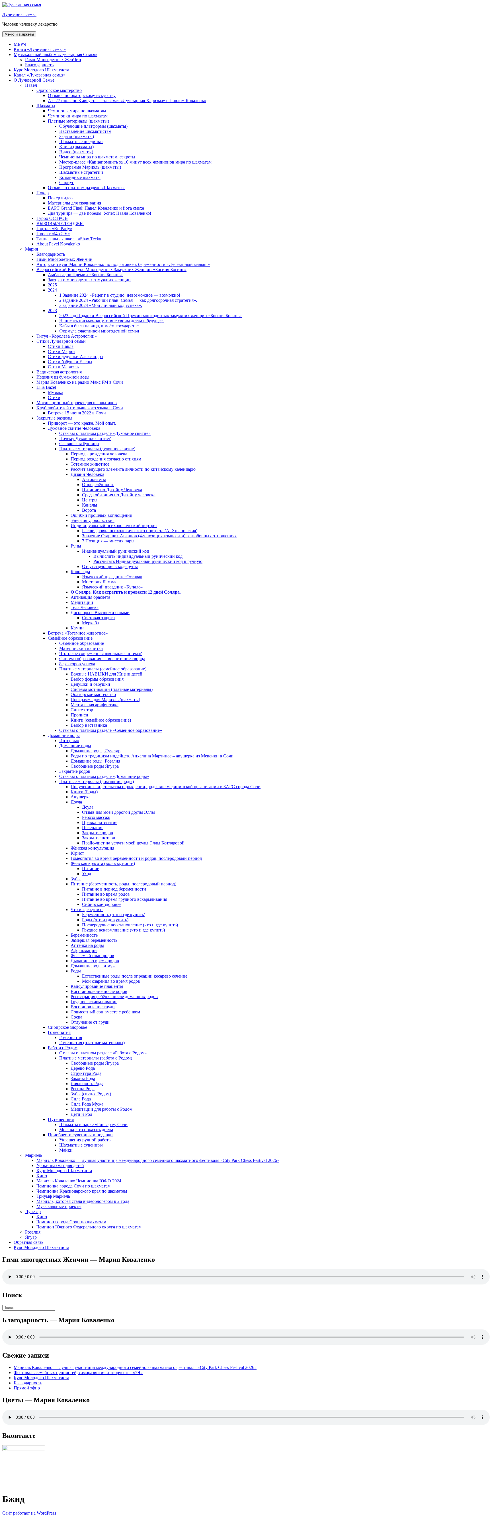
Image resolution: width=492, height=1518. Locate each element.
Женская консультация (92, 848)
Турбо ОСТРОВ (52, 218)
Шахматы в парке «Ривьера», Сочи (93, 1124)
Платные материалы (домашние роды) (96, 781)
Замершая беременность (94, 940)
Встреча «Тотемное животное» (78, 633)
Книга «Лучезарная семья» (40, 49)
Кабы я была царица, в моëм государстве (99, 325)
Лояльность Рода (87, 1083)
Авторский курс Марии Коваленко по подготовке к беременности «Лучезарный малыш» (123, 264)
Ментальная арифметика (94, 704)
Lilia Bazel (46, 387)
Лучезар (33, 1211)
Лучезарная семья (19, 14)
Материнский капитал (81, 648)
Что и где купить (87, 909)
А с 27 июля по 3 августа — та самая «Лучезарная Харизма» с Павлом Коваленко (127, 100)
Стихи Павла (60, 346)
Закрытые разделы (54, 418)
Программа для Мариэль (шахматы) (105, 699)
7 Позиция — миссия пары (109, 540)
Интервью (69, 740)
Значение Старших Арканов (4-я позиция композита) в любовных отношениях (159, 535)
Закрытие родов (74, 771)
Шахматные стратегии (81, 172)
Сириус (66, 182)
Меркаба (90, 622)
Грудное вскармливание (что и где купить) (123, 930)
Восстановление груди (93, 1006)
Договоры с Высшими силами (100, 612)
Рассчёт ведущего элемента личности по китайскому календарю (133, 469)
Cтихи (54, 397)
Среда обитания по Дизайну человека (118, 494)
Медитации (82, 602)
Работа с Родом (62, 1047)
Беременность (84, 935)
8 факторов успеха (77, 663)
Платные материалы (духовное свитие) (97, 448)
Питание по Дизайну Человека (112, 489)
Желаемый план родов (92, 955)
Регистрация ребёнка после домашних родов (114, 996)
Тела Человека (85, 607)
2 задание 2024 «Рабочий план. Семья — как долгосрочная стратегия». (128, 300)
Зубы (76, 878)
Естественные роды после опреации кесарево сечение (134, 976)
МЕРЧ (20, 44)
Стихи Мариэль (63, 366)
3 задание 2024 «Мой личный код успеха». (100, 305)
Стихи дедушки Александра (75, 356)
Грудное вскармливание (94, 1001)
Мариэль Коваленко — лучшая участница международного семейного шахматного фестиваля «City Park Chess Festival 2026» (157, 1160)
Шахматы (45, 105)
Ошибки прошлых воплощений (101, 515)
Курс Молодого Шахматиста (41, 69)
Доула (76, 802)
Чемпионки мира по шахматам (78, 115)
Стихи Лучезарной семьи (61, 341)
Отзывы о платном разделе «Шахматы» (86, 187)
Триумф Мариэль (53, 1196)
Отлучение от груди (90, 1022)
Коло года (80, 571)
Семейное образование (70, 638)
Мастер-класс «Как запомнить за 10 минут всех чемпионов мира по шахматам (135, 162)
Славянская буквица (79, 443)
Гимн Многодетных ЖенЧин (53, 59)
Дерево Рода (83, 1068)
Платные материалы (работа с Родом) (95, 1058)
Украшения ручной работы (85, 1139)
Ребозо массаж (96, 817)
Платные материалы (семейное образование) (102, 668)
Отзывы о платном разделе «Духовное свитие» (105, 433)
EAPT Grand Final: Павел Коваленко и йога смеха (96, 208)
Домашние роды (64, 735)
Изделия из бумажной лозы (62, 377)
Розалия (32, 1232)
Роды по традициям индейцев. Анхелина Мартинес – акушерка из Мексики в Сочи (152, 755)
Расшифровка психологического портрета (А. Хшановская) (139, 530)
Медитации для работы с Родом (101, 1109)
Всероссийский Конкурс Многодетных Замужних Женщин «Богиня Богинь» (111, 269)
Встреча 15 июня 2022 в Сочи (77, 412)
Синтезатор (82, 709)
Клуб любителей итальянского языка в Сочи (79, 407)
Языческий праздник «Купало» (112, 587)
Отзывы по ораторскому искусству (82, 95)
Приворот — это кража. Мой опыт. (82, 423)
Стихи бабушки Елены (70, 361)
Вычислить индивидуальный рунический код (138, 556)
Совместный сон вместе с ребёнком (105, 1011)
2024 (52, 290)
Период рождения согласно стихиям (106, 459)
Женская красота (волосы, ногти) (103, 863)
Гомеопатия (59, 1032)
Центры (89, 499)
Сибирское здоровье (101, 904)
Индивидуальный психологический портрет (114, 525)
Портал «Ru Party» (54, 228)
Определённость (98, 484)
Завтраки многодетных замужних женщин (89, 279)
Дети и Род (81, 1114)
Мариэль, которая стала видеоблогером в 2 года (82, 1201)
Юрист (77, 853)
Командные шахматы (80, 177)
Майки (66, 1150)
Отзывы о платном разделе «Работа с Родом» (103, 1052)
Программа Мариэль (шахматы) (90, 167)
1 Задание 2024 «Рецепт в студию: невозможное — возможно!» (121, 295)
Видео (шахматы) (76, 151)
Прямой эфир (27, 1387)
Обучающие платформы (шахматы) (93, 126)
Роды (76, 970)
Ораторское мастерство (59, 90)
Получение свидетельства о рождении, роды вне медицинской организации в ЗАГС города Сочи (166, 786)
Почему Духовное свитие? (85, 438)
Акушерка (81, 796)
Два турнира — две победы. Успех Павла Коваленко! (99, 213)
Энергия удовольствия (92, 520)
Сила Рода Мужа (87, 1104)
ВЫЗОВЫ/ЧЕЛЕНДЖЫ (60, 223)
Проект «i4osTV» (53, 233)
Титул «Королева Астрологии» (66, 336)
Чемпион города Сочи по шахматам (71, 1221)
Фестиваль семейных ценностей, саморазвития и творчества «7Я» (78, 1372)
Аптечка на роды (87, 945)
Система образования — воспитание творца (102, 658)
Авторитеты (94, 479)
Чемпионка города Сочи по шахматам (73, 1186)
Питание (90, 868)
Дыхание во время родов (95, 960)
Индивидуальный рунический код (115, 551)
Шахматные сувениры (81, 1145)
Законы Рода (83, 1078)
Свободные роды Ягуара (95, 766)
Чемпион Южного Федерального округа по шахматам (89, 1226)
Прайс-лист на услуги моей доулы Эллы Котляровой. (134, 842)
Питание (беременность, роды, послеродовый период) (123, 883)
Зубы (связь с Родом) (91, 1093)
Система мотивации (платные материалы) (112, 689)
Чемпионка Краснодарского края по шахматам (81, 1191)
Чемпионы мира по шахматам (77, 110)
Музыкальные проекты (58, 1206)
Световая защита (98, 617)
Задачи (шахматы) (76, 136)
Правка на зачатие (99, 822)
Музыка (55, 392)
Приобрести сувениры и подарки (80, 1134)
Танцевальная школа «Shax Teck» (68, 238)
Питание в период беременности (114, 889)
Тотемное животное (90, 464)
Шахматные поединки (81, 141)
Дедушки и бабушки (90, 684)
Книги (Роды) (84, 791)
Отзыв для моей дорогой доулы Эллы (118, 812)
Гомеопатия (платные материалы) (92, 1042)
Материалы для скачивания (74, 203)
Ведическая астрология (59, 371)
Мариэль (33, 1155)
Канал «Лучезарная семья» (39, 75)
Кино (41, 1175)
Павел (31, 85)
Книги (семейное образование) (101, 720)
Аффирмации (84, 950)
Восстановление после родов (99, 991)
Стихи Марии (61, 351)
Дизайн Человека (87, 474)
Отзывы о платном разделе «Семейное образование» (110, 730)
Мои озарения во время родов (111, 981)
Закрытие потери (98, 837)
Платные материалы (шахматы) (78, 121)
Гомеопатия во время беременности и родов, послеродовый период (136, 858)
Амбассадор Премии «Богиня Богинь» (85, 274)
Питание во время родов (106, 894)
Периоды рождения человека (99, 453)
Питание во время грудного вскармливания (124, 899)
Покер (42, 192)
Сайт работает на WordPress (29, 1513)
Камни (77, 627)
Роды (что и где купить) (105, 919)
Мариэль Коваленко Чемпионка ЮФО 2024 (78, 1180)
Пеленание (92, 827)
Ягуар (31, 1237)
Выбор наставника (89, 725)
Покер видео (60, 197)
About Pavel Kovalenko (58, 243)
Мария (31, 249)
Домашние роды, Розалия (95, 761)
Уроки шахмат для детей (60, 1165)
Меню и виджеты (19, 34)
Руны (76, 546)
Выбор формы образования (97, 679)
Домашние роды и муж (93, 965)
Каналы (89, 505)
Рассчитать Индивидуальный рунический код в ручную (147, 561)
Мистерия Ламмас (99, 581)
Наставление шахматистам (85, 131)
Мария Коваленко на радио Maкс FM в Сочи (79, 382)
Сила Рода (81, 1098)
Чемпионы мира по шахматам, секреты (97, 156)
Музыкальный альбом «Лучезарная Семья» (55, 54)
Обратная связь (28, 1242)
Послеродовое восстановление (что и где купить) (130, 924)
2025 (52, 284)
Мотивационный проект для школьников (76, 402)
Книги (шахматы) (76, 146)
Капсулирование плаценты (97, 986)
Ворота (89, 510)
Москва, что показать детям (86, 1129)
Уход (86, 873)
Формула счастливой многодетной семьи (99, 331)
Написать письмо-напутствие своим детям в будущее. (111, 320)
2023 (52, 310)
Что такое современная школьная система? (100, 653)
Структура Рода (86, 1073)
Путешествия (61, 1119)
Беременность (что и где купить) (113, 914)
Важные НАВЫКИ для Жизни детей (106, 674)
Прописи (79, 714)
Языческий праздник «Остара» (112, 576)
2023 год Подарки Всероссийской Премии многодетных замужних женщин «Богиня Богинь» (150, 315)
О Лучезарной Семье (34, 80)
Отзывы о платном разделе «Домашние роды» (104, 776)
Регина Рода (83, 1088)
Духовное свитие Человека (74, 428)
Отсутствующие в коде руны (110, 566)
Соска (76, 1017)
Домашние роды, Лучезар (95, 750)
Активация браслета (90, 597)
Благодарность (39, 64)
